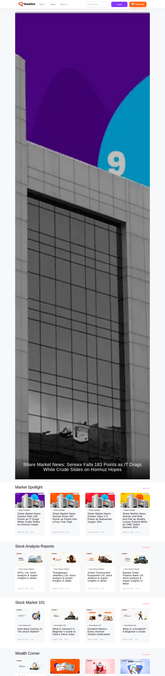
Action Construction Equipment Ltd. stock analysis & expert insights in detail (100, 576)
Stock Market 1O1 (25, 625)
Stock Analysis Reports (26, 569)
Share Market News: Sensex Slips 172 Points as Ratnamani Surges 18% (100, 517)
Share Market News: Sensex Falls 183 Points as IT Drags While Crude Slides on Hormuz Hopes (82, 467)
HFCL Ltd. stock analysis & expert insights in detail (27, 575)
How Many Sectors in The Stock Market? (29, 630)
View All (145, 488)
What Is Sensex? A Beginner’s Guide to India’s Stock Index (64, 632)
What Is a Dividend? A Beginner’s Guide (134, 630)
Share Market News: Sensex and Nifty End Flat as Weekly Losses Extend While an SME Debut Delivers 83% (135, 520)
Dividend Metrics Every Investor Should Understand (99, 632)
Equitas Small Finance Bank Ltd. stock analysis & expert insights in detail (133, 578)
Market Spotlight (24, 510)
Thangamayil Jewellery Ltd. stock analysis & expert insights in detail (64, 576)
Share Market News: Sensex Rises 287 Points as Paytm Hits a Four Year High (65, 517)
